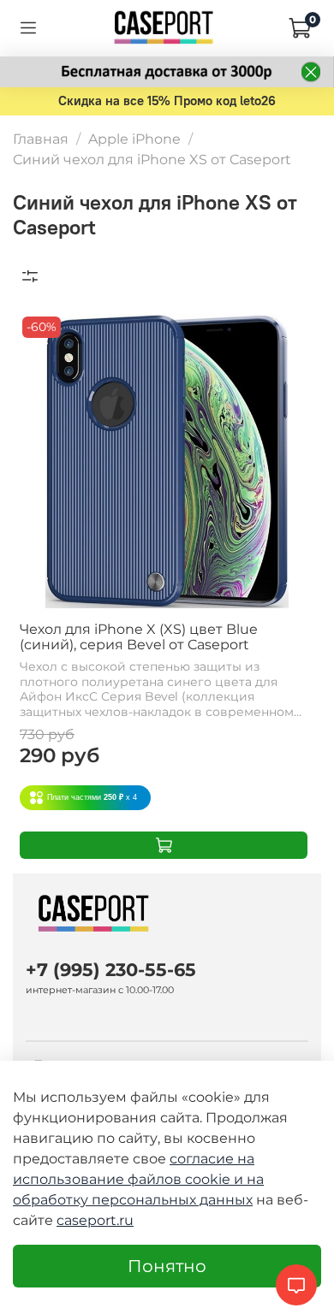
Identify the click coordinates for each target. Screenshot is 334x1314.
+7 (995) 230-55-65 (111, 969)
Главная (41, 139)
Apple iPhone (134, 139)
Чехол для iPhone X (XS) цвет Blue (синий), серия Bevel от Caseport (139, 637)
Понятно (167, 1266)
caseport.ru (95, 1220)
